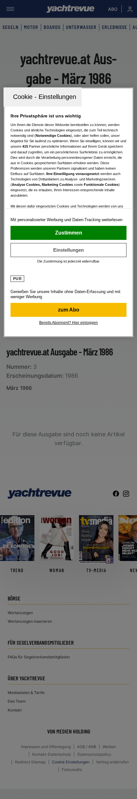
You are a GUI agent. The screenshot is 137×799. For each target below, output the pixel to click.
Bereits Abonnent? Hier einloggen (68, 322)
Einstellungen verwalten (69, 250)
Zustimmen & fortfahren (69, 233)
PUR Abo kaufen (69, 310)
